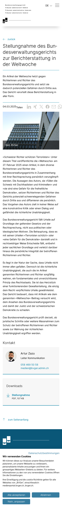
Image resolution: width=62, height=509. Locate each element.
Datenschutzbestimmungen (43, 453)
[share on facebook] (47, 107)
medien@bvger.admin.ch (35, 368)
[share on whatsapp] (60, 107)
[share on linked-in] (29, 107)
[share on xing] (35, 107)
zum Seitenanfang (18, 419)
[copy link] (54, 107)
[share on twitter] (41, 107)
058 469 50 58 (29, 364)
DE (47, 5)
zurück (11, 39)
